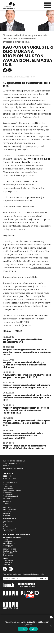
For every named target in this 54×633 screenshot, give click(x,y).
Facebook (5, 70)
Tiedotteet (6, 564)
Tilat (4, 525)
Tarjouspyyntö (8, 515)
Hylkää (34, 629)
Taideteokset (7, 492)
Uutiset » (18, 35)
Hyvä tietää (7, 507)
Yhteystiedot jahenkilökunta (8, 487)
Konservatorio (8, 555)
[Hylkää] (50, 625)
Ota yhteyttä (7, 498)
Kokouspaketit (8, 542)
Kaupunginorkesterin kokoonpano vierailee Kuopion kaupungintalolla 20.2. (27, 376)
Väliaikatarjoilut (9, 543)
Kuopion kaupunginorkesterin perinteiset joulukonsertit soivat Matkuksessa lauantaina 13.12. (26, 410)
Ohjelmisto (7, 503)
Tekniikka (6, 513)
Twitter (9, 70)
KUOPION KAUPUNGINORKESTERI (16, 534)
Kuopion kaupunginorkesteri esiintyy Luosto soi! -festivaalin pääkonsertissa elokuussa (25, 365)
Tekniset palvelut (9, 531)
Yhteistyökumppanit (10, 496)
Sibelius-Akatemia (10, 551)
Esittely (5, 484)
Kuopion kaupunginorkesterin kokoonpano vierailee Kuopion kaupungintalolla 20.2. (26, 386)
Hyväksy (22, 629)
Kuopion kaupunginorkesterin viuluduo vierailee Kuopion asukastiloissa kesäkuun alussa (27, 352)
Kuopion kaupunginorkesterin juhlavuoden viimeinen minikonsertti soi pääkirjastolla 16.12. (27, 398)
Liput (5, 505)
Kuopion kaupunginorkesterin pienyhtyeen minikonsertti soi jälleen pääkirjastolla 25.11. (26, 423)
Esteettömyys (8, 494)
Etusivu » (7, 35)
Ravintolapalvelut (9, 509)
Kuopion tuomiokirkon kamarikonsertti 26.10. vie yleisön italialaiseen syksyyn (24, 447)
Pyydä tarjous (8, 523)
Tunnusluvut (8, 560)
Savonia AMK (8, 553)
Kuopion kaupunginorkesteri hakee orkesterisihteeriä (22, 340)
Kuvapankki (7, 562)
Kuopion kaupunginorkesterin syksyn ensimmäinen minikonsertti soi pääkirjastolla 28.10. (23, 435)
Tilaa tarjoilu (7, 511)
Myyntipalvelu (8, 521)
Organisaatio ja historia (12, 490)
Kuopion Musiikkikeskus (12, 5)
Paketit (5, 527)
